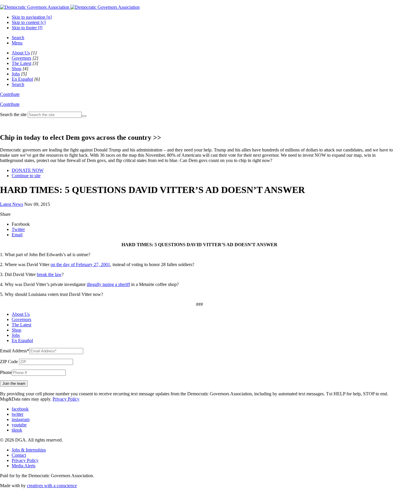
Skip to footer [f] (27, 27)
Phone (6, 372)
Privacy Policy (66, 399)
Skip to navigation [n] (32, 17)
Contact (19, 455)
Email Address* (14, 350)
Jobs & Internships (29, 449)
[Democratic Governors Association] (70, 7)
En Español (22, 79)
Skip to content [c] (29, 22)
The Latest (21, 63)
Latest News (11, 204)
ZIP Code (9, 361)
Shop (16, 68)
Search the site (13, 114)
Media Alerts (23, 465)
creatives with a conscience (52, 485)
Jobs (16, 73)
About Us (21, 52)
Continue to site (26, 175)
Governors (21, 58)
